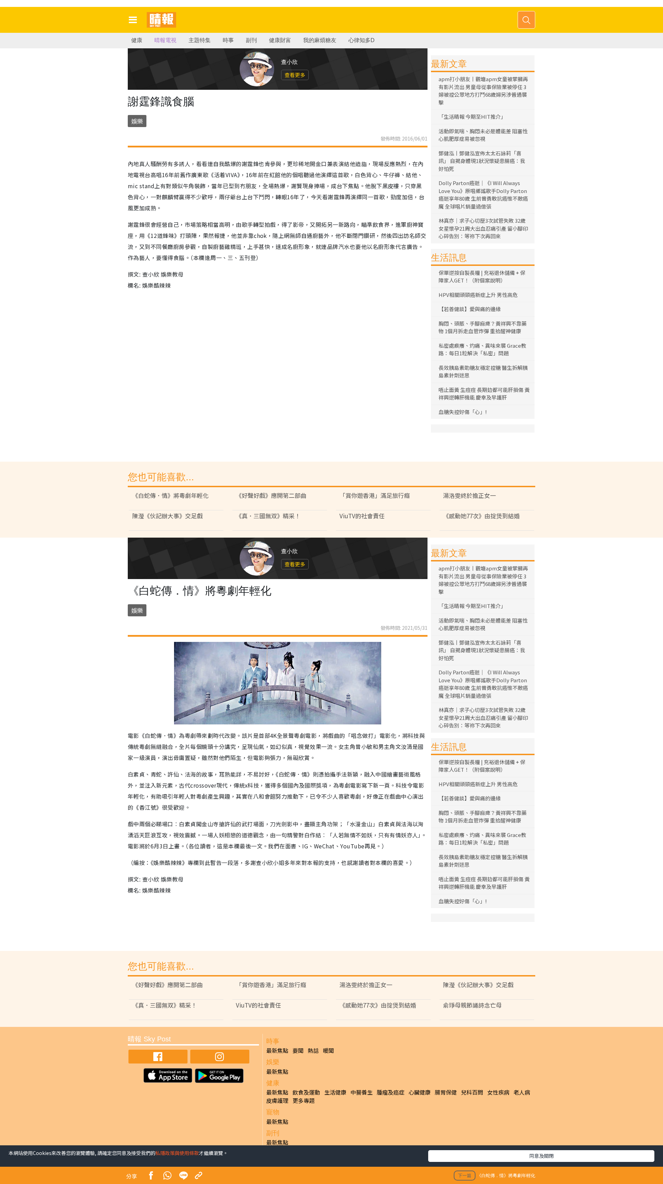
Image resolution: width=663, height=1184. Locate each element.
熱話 (313, 1050)
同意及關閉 (541, 1155)
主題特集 (200, 40)
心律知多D (361, 40)
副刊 (251, 40)
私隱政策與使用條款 (177, 1152)
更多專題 (303, 1100)
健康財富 (280, 40)
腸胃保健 (446, 1092)
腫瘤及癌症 (390, 1092)
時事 (228, 40)
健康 (136, 40)
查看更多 (295, 74)
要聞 (298, 1050)
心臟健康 (420, 1092)
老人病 (521, 1092)
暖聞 (328, 1050)
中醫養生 (361, 1092)
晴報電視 (165, 40)
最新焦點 (277, 1050)
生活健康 (335, 1092)
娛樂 (137, 121)
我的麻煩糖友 (319, 40)
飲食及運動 (306, 1092)
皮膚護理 (277, 1100)
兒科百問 (472, 1092)
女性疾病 (498, 1092)
